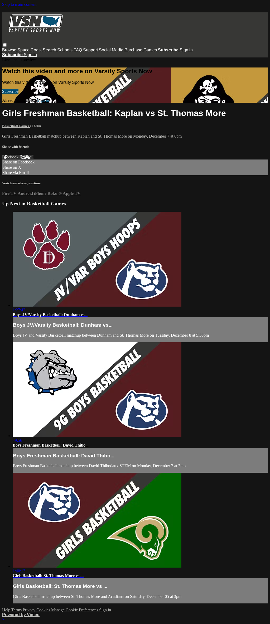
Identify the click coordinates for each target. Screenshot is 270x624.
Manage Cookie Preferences (75, 610)
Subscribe (10, 91)
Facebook (11, 157)
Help (6, 610)
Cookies (43, 610)
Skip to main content (19, 4)
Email (28, 157)
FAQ (78, 50)
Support (90, 50)
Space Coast (30, 50)
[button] (5, 45)
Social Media (111, 50)
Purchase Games (140, 50)
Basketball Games (16, 126)
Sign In (30, 54)
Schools (65, 50)
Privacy (29, 610)
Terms (17, 610)
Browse (9, 50)
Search (50, 50)
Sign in (186, 50)
